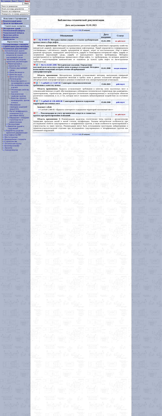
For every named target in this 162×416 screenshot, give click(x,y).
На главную (6, 1)
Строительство (11, 141)
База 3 (27, 1)
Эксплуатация (13, 124)
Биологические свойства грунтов (18, 95)
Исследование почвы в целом (20, 86)
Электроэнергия (11, 150)
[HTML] (37, 65)
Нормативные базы (15, 42)
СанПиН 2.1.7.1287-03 (51, 83)
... (39, 113)
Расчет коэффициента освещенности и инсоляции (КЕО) (18, 113)
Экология (8, 148)
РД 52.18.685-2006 (49, 65)
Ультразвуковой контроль (13, 33)
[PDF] (34, 40)
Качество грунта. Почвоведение (17, 78)
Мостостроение (11, 137)
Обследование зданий (11, 29)
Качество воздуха (17, 72)
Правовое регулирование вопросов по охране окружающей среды (16, 55)
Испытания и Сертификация (15, 19)
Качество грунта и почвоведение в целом (20, 82)
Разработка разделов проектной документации (16, 132)
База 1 (14, 1)
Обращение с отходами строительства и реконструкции (19, 120)
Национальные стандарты (15, 139)
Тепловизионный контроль (14, 31)
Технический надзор (13, 144)
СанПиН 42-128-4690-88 (51, 101)
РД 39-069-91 (44, 40)
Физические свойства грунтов (20, 91)
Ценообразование (12, 146)
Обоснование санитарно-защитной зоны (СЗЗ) (18, 107)
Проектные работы (11, 35)
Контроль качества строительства (10, 38)
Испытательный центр (12, 21)
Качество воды (16, 75)
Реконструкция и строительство (15, 65)
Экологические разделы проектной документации (16, 60)
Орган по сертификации (13, 23)
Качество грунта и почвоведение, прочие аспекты (20, 100)
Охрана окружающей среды (18, 69)
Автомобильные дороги (14, 51)
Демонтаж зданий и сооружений (16, 127)
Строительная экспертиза (15, 26)
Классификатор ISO (13, 135)
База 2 (20, 1)
